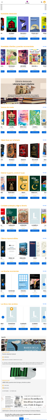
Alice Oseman (11, 67)
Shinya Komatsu (35, 128)
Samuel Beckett (23, 34)
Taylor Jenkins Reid (11, 128)
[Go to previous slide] (3, 27)
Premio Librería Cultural (9, 354)
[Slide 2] (24, 8)
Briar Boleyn (23, 161)
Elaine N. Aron (23, 292)
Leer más (27, 418)
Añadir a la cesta (11, 38)
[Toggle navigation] (2, 2)
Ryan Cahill (12, 161)
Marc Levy (23, 226)
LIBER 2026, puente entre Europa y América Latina (16, 382)
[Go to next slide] (44, 27)
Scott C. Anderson (11, 193)
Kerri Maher (11, 226)
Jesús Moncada (11, 292)
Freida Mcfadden (35, 325)
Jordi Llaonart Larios (23, 193)
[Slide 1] (22, 8)
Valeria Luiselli (34, 34)
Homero (11, 259)
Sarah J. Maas (34, 161)
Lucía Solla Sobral (11, 325)
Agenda (3, 337)
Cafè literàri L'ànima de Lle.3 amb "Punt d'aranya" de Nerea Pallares (21, 411)
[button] (2, 5)
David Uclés (23, 325)
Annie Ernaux (34, 292)
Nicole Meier (35, 226)
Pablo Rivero (11, 34)
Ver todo (44, 13)
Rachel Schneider (23, 67)
